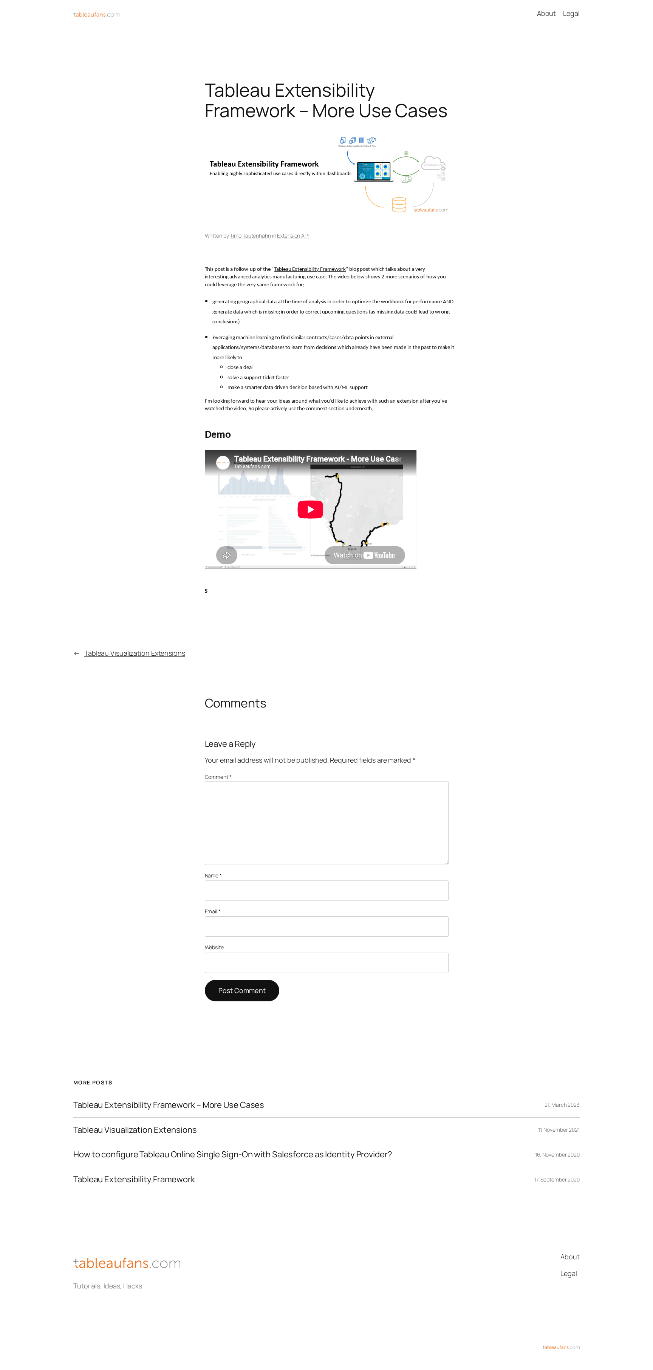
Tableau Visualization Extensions (134, 653)
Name (213, 875)
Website (214, 947)
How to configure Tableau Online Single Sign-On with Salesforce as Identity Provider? (232, 1154)
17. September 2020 (557, 1179)
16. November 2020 (557, 1154)
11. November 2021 (559, 1129)
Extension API (293, 235)
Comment (218, 776)
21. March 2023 (562, 1104)
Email (213, 911)
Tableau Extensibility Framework (310, 269)
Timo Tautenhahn (250, 235)
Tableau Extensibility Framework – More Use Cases (168, 1105)
